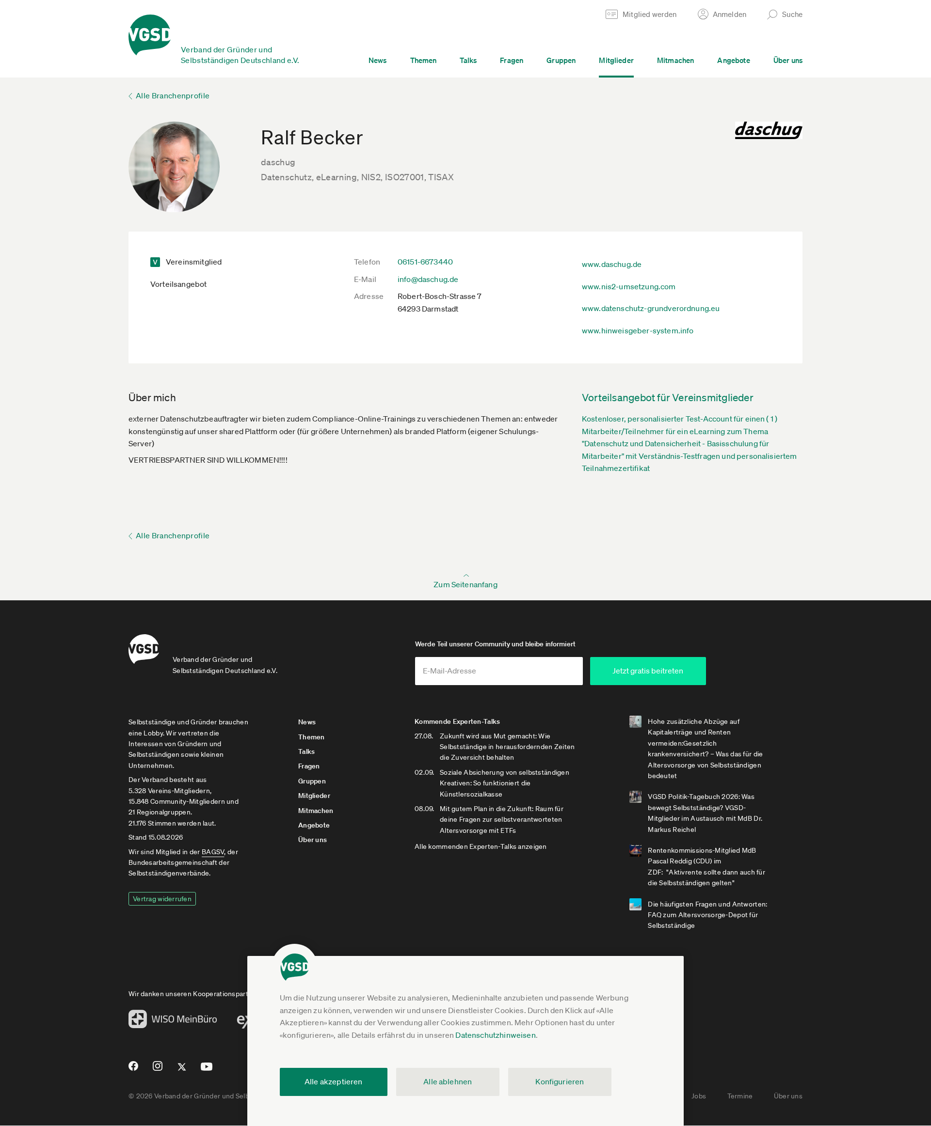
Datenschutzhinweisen (495, 1035)
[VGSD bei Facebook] (132, 1069)
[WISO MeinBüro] (172, 1022)
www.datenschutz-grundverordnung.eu (651, 308)
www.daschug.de (612, 264)
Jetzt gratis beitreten (647, 670)
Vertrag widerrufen (162, 898)
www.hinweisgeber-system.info (637, 330)
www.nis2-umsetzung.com (629, 286)
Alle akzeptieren (334, 1081)
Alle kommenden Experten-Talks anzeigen (481, 846)
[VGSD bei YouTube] (206, 1070)
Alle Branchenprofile (172, 95)
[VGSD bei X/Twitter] (182, 1070)
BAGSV (213, 851)
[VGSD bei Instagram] (157, 1069)
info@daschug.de (428, 279)
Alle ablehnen (447, 1081)
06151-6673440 (425, 261)
